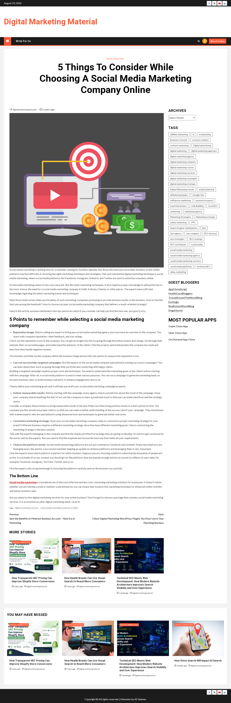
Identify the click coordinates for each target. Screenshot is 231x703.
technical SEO (203, 266)
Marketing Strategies (180, 217)
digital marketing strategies (183, 178)
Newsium (126, 699)
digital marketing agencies (204, 151)
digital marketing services (26, 508)
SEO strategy (196, 239)
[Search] (199, 41)
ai (193, 134)
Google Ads (198, 195)
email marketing (206, 189)
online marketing (178, 222)
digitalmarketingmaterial (25, 109)
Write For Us (23, 41)
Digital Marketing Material (50, 21)
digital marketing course (182, 167)
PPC (193, 222)
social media (197, 244)
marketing (175, 211)
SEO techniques (178, 244)
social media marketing (181, 250)
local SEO (213, 206)
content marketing (179, 145)
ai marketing (205, 134)
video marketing (178, 272)
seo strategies (177, 239)
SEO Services (210, 233)
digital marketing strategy (182, 184)
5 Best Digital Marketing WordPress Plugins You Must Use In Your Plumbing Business (128, 518)
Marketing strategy (205, 217)
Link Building (197, 206)
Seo (204, 228)
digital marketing (178, 151)
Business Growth (178, 140)
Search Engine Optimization (183, 228)
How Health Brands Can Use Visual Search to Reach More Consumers (84, 580)
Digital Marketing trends (182, 189)
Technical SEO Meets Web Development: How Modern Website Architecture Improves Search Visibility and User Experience (138, 583)
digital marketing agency (182, 156)
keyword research (204, 200)
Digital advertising (202, 145)
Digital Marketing (115, 59)
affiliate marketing (179, 134)
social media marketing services (185, 261)
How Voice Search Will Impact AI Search (198, 660)
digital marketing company (183, 162)
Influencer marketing (180, 200)
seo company (192, 233)
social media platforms (181, 266)
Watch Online (217, 41)
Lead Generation (178, 206)
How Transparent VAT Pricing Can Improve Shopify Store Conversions (33, 580)
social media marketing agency (185, 255)
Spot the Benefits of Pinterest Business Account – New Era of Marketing (42, 518)
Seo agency (176, 233)
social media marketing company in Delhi (59, 508)
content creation (200, 140)
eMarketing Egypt (179, 195)
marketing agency (193, 211)
